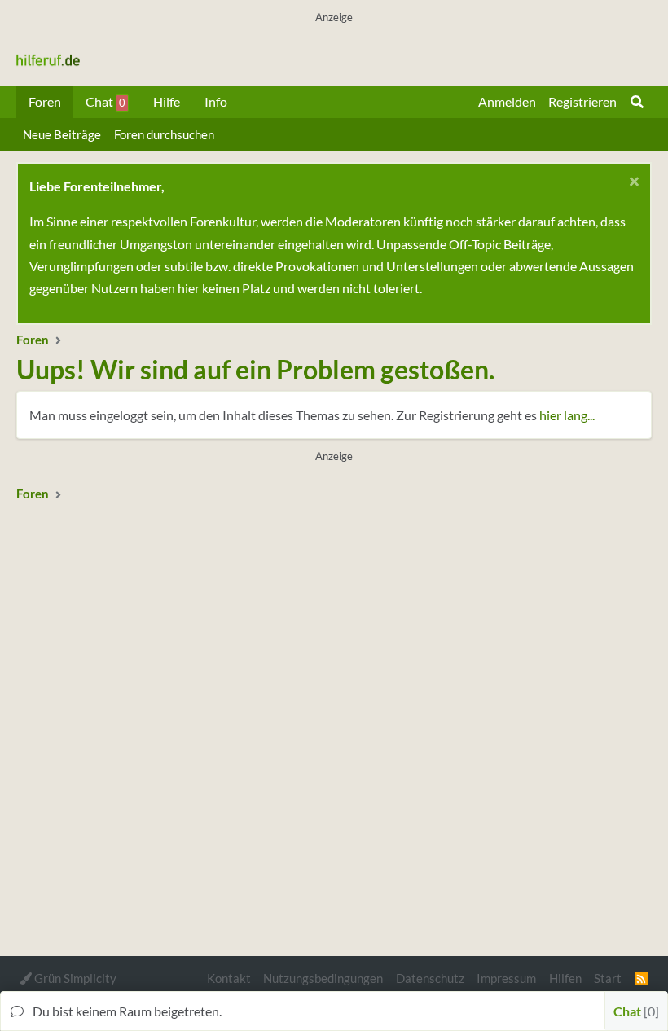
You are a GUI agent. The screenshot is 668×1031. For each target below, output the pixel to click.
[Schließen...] (632, 183)
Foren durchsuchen (164, 134)
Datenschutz (430, 978)
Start (608, 978)
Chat (105, 101)
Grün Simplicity (74, 978)
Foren (45, 101)
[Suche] (637, 102)
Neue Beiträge (62, 134)
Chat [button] (634, 1011)
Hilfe (166, 101)
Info (215, 101)
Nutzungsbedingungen (323, 978)
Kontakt (229, 978)
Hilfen (565, 978)
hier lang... (567, 415)
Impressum (506, 978)
